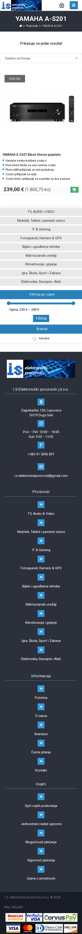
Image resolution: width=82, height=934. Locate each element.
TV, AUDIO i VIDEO (41, 212)
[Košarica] (61, 5)
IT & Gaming (41, 229)
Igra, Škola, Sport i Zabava (41, 273)
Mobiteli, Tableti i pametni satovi (41, 221)
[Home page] (20, 25)
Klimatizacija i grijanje (41, 264)
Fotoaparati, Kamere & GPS (41, 238)
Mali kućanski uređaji (41, 256)
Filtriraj (41, 318)
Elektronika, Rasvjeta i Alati (41, 282)
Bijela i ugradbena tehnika (41, 247)
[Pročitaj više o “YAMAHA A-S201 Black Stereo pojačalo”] (74, 190)
